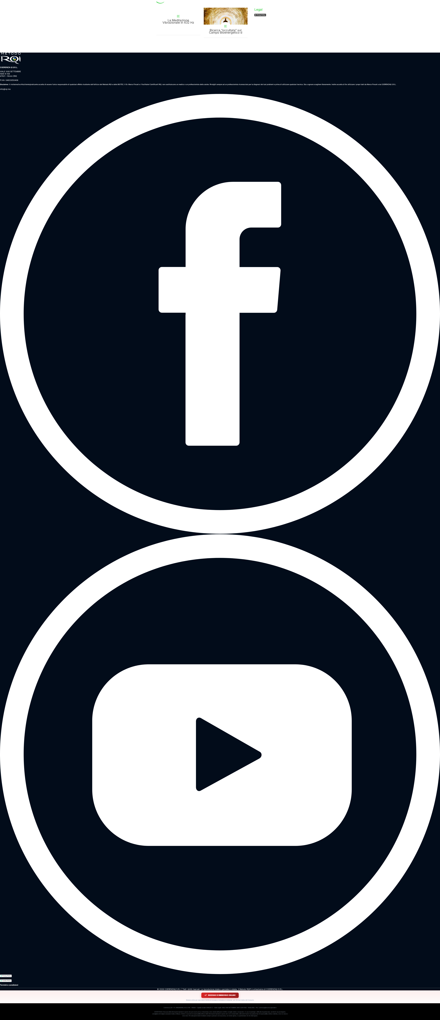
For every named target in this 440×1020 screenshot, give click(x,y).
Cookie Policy (6, 980)
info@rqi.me (5, 89)
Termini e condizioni (9, 985)
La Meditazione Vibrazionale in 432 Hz (178, 21)
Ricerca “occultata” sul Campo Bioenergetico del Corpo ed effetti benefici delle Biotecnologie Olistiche (226, 23)
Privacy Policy (261, 15)
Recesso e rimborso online (221, 995)
